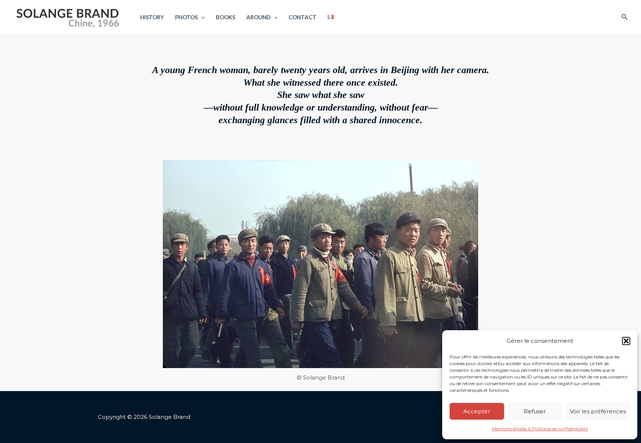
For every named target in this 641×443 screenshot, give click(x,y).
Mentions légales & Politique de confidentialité (540, 428)
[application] (201, 17)
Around (258, 17)
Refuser (535, 411)
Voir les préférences (598, 411)
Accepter (476, 411)
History (152, 17)
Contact (302, 17)
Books (225, 17)
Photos (186, 17)
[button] (626, 341)
